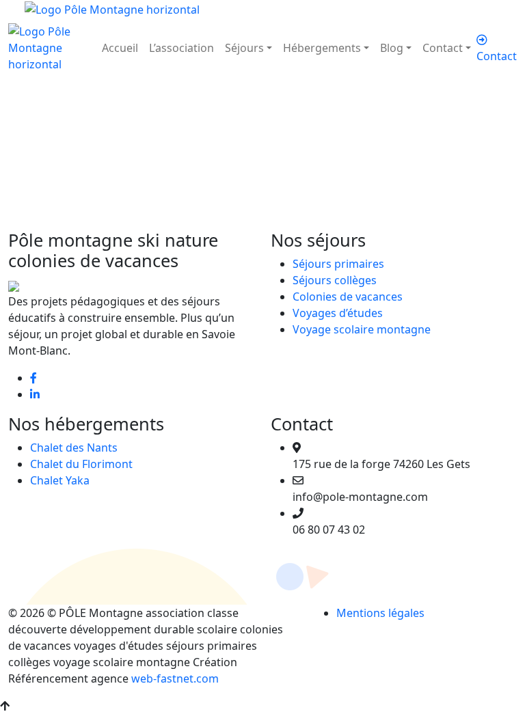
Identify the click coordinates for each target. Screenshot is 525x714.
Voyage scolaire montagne (362, 329)
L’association (181, 47)
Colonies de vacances (348, 296)
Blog (391, 47)
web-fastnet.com (175, 678)
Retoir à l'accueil (79, 221)
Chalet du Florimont (81, 463)
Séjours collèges (335, 280)
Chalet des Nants (74, 447)
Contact (442, 47)
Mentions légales (380, 612)
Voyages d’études (338, 312)
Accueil (120, 47)
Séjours (244, 47)
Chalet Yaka (60, 480)
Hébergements (322, 47)
